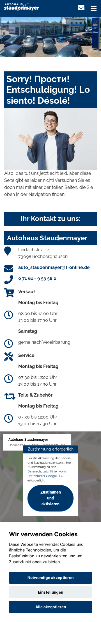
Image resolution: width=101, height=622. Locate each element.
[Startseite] (21, 6)
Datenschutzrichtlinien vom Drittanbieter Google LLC (46, 473)
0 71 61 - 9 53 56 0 (37, 278)
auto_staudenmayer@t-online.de (54, 267)
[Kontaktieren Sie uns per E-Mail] (81, 8)
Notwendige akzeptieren (50, 577)
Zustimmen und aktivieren (50, 498)
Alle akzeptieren (50, 607)
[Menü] (93, 8)
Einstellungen (50, 592)
